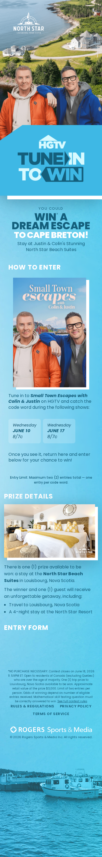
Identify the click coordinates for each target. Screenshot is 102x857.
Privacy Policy (75, 706)
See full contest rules (72, 701)
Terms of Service (51, 713)
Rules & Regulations (32, 706)
